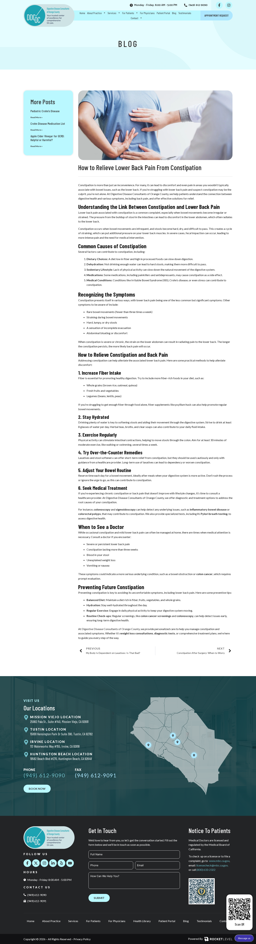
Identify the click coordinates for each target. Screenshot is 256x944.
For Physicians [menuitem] (147, 13)
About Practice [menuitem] (94, 13)
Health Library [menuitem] (142, 921)
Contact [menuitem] (134, 18)
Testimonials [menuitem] (184, 13)
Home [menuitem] (82, 13)
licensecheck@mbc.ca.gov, (212, 865)
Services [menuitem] (112, 13)
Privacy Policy (82, 939)
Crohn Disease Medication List (47, 123)
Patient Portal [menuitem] (163, 13)
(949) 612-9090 (44, 775)
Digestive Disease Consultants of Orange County (111, 629)
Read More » (36, 117)
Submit (99, 897)
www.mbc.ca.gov (219, 860)
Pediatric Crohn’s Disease (45, 111)
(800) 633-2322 (205, 869)
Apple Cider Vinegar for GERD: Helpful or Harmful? (47, 138)
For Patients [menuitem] (128, 13)
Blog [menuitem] (174, 13)
